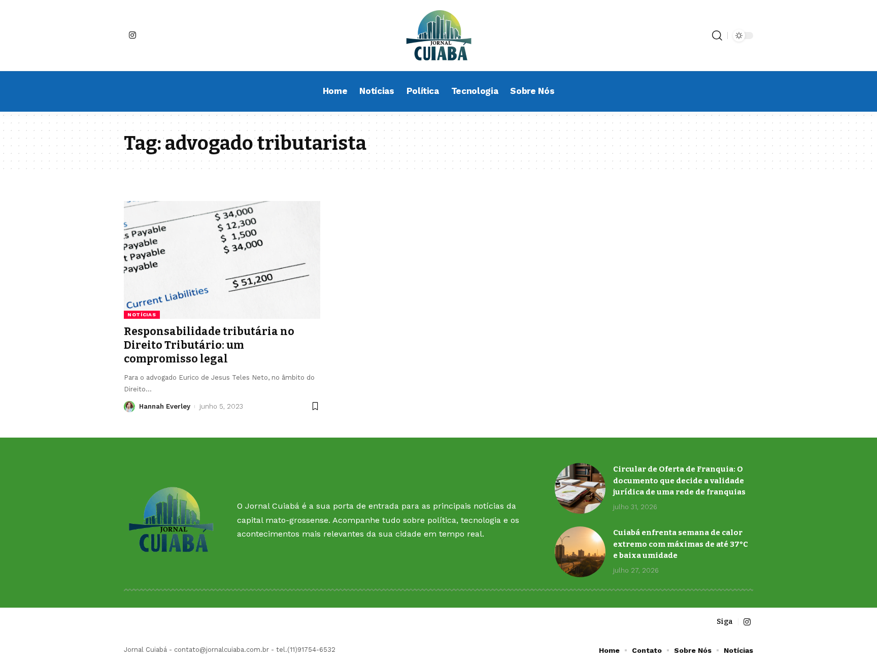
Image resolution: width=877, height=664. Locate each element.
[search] (717, 35)
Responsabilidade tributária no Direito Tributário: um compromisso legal (209, 345)
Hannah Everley (164, 406)
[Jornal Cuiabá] (438, 35)
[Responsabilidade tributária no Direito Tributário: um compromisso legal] (222, 260)
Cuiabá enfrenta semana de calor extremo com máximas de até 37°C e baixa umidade (680, 544)
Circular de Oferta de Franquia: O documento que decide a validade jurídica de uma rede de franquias (679, 480)
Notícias (141, 314)
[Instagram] (132, 35)
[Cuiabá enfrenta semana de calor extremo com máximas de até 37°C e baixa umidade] (580, 551)
